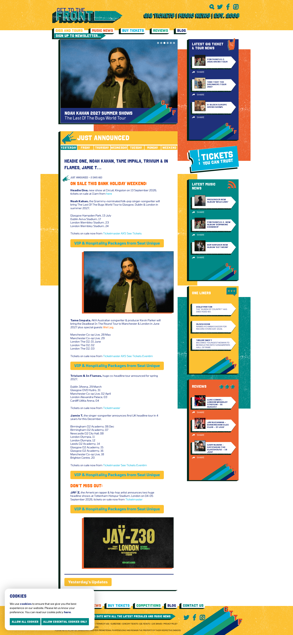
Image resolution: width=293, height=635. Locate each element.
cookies (26, 603)
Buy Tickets (133, 30)
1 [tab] (158, 43)
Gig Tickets (145, 624)
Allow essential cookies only (65, 621)
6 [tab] (174, 43)
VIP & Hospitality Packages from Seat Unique (117, 243)
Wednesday (119, 147)
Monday (152, 147)
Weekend (169, 147)
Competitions (148, 605)
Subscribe (116, 624)
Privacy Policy (170, 624)
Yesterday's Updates (88, 582)
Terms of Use (102, 624)
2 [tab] (161, 43)
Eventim (147, 356)
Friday (85, 147)
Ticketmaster (111, 233)
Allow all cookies (25, 621)
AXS (123, 233)
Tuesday (136, 147)
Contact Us (193, 605)
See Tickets (134, 233)
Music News (102, 30)
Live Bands (156, 624)
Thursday (102, 147)
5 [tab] (171, 43)
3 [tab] (164, 43)
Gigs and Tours (69, 30)
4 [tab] (168, 43)
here (109, 193)
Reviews (160, 30)
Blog (181, 30)
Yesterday (69, 147)
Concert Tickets (130, 624)
